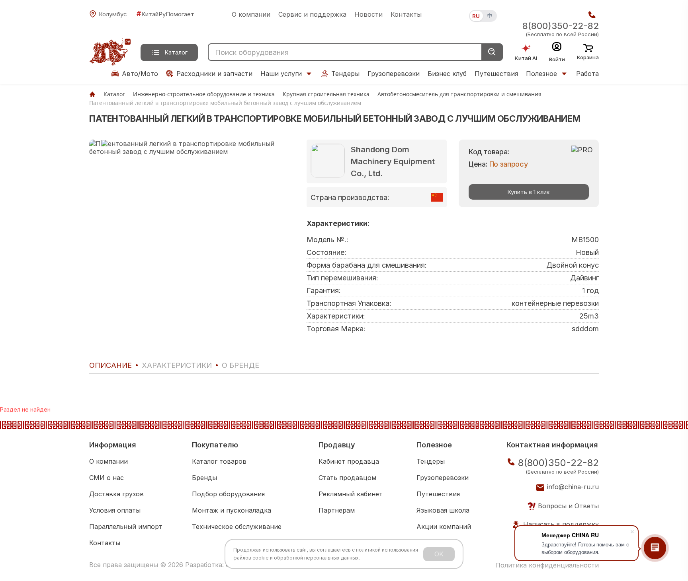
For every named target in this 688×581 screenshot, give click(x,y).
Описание (110, 365)
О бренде (240, 365)
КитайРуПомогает (165, 14)
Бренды (204, 478)
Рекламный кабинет (351, 494)
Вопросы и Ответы (568, 506)
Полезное (541, 74)
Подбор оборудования (228, 494)
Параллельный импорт (125, 526)
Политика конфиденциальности (547, 565)
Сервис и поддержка (312, 14)
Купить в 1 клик (528, 192)
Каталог (176, 52)
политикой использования (387, 550)
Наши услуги (281, 74)
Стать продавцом (347, 478)
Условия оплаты (115, 510)
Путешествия (496, 74)
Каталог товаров (219, 461)
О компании (251, 14)
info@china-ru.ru (573, 487)
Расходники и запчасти (214, 74)
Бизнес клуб (447, 74)
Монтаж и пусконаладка (231, 510)
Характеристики (177, 365)
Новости (368, 14)
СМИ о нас (106, 478)
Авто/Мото (140, 74)
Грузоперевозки (393, 74)
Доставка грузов (116, 494)
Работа (587, 74)
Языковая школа (442, 510)
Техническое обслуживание (236, 526)
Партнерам (337, 510)
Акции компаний (443, 526)
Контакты (406, 14)
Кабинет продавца (349, 461)
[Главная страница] (92, 94)
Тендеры (345, 74)
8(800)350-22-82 (560, 26)
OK (439, 554)
